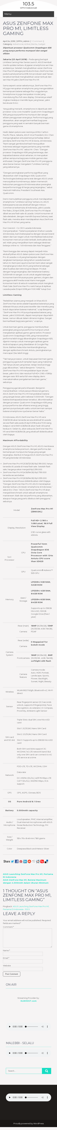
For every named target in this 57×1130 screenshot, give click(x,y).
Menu (7, 14)
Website (7, 965)
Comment (8, 927)
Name (6, 950)
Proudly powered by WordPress (28, 1123)
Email (6, 958)
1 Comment (37, 41)
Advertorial (18, 44)
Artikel (27, 44)
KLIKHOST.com (29, 1001)
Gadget (41, 44)
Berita (34, 44)
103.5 (28, 4)
